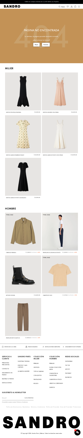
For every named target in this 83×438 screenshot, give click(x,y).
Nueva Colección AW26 (55, 368)
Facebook (68, 377)
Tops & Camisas (39, 371)
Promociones (77, 407)
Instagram (68, 361)
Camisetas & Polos (55, 379)
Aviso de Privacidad (66, 407)
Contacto (5, 368)
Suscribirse (29, 398)
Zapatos (52, 387)
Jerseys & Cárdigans (56, 383)
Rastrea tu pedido (8, 378)
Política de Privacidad (52, 407)
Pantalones (38, 379)
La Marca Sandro (24, 371)
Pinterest (68, 373)
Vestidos (36, 367)
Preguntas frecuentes (5, 363)
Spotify (67, 369)
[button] (62, 6)
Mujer (36, 44)
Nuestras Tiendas (24, 361)
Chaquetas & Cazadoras (53, 374)
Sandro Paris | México (38, 433)
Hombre (45, 44)
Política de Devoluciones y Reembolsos (18, 407)
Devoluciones (7, 382)
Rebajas (36, 363)
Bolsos (36, 383)
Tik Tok (67, 365)
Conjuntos (38, 375)
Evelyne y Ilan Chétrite (22, 366)
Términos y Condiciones (38, 407)
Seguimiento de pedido (7, 373)
